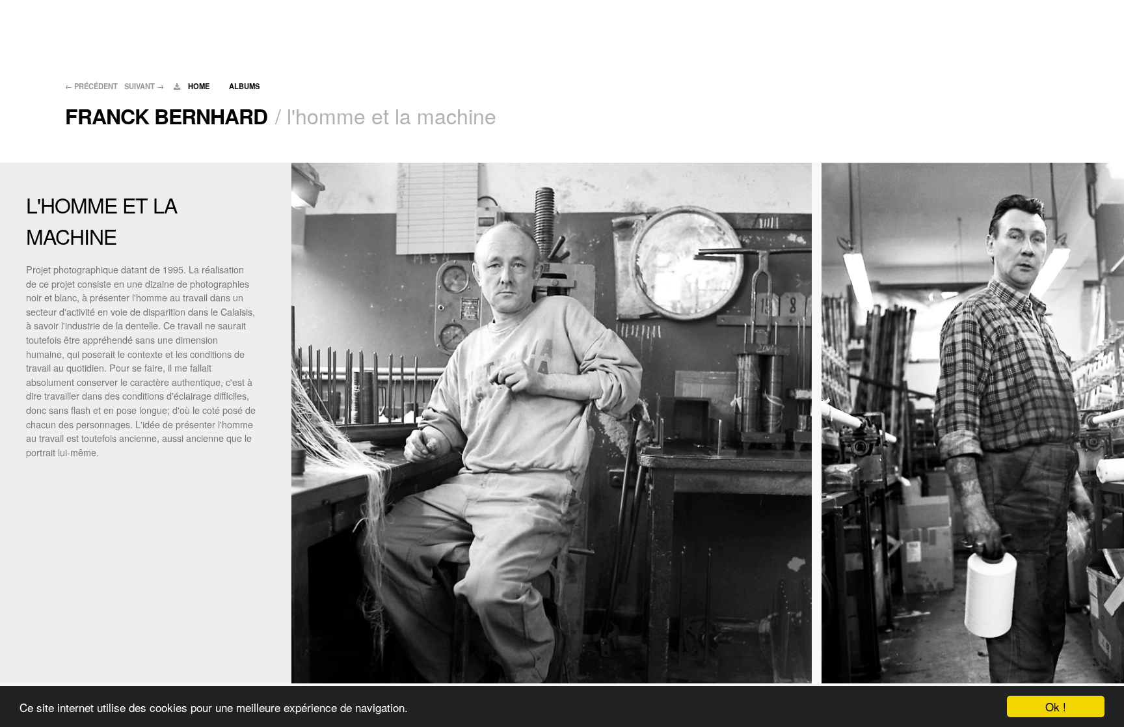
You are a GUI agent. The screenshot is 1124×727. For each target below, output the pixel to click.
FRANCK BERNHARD (166, 116)
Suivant (144, 86)
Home (198, 86)
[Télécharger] (177, 86)
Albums (244, 86)
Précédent (91, 86)
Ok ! (1055, 706)
